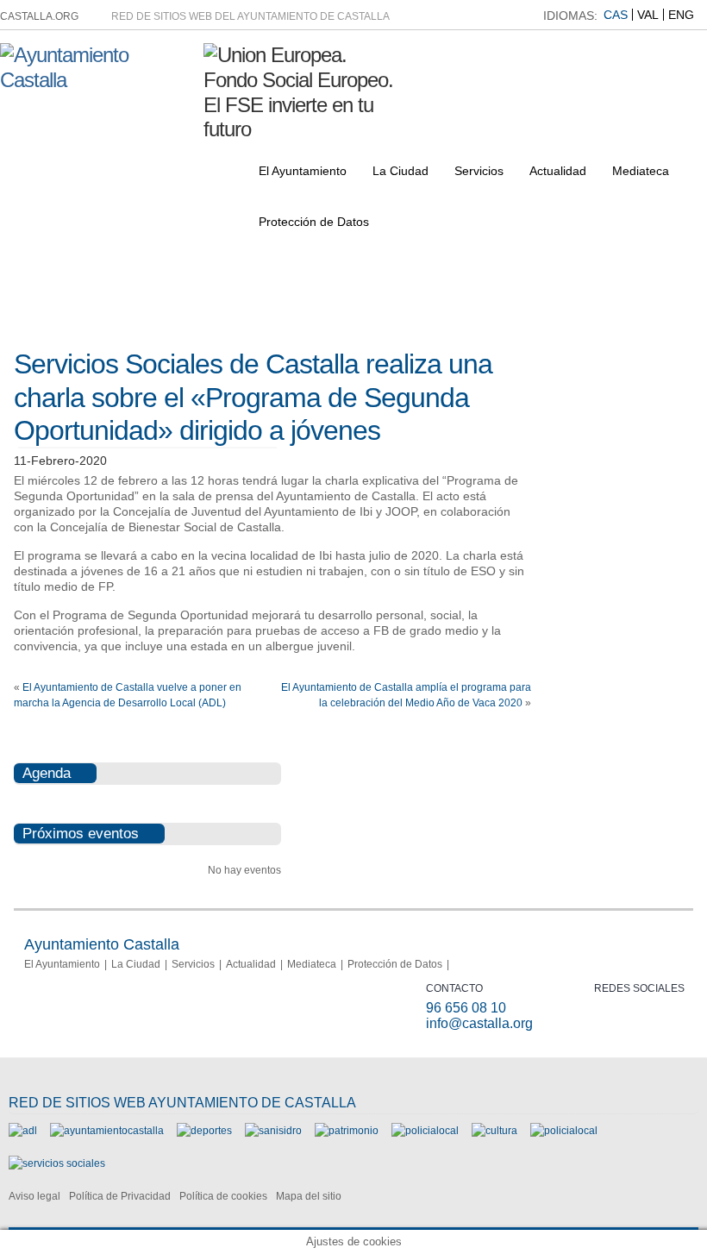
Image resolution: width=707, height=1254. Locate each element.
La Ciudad (400, 171)
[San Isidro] (273, 1131)
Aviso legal (34, 1196)
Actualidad (557, 171)
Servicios (479, 171)
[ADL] (23, 1131)
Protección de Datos (314, 222)
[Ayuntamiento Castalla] (95, 79)
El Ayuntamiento (303, 171)
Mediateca (640, 171)
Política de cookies (223, 1196)
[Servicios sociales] (57, 1163)
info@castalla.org (479, 1023)
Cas (616, 15)
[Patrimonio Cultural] (347, 1131)
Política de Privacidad (120, 1196)
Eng (681, 15)
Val (648, 15)
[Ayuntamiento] (107, 1131)
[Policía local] (425, 1131)
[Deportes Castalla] (204, 1131)
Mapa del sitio (308, 1196)
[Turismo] (564, 1131)
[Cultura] (494, 1131)
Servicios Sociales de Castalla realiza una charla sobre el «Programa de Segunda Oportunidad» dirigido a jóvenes (253, 397)
